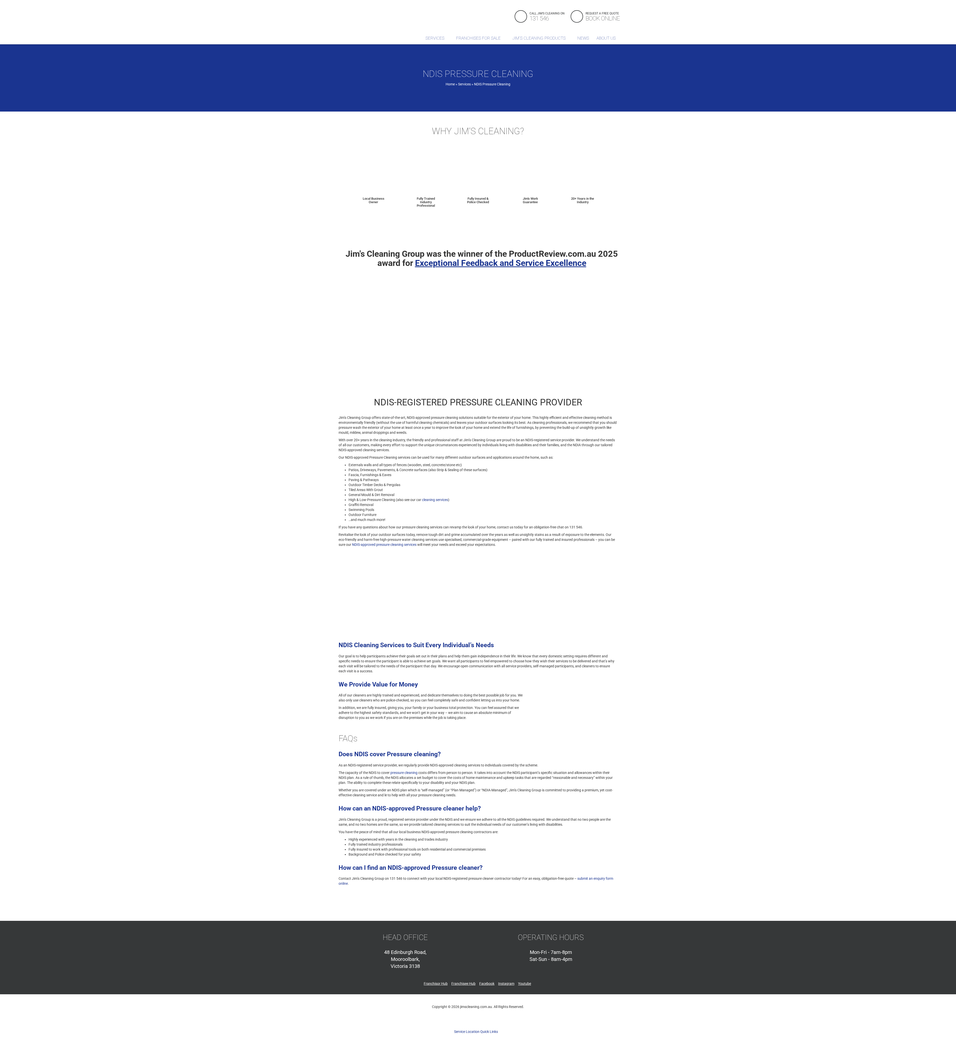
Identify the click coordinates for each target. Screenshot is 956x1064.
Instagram (506, 984)
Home (450, 84)
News (583, 38)
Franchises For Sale (479, 38)
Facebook (486, 984)
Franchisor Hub (436, 984)
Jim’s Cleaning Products (539, 38)
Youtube (524, 984)
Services (435, 38)
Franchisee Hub (463, 984)
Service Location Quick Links (476, 1032)
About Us (607, 38)
